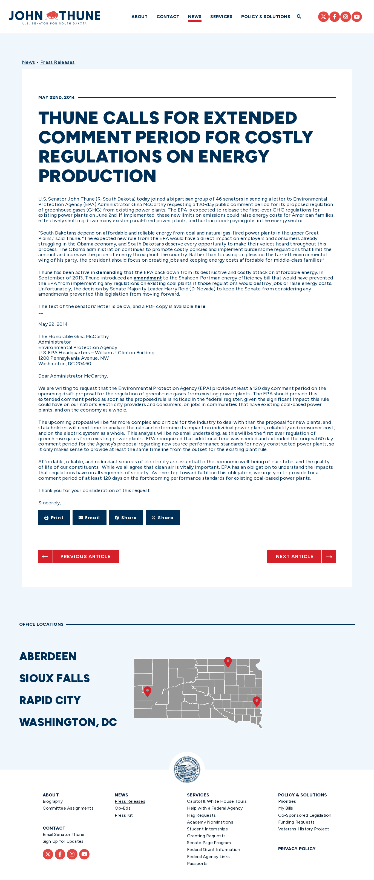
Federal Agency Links (208, 856)
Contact (168, 16)
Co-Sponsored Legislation (305, 815)
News (195, 16)
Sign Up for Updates (63, 841)
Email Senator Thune (64, 834)
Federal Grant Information (213, 849)
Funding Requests (296, 822)
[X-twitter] (323, 17)
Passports (197, 863)
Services (221, 16)
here (200, 306)
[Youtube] (357, 17)
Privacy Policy (297, 848)
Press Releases (57, 62)
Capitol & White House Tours (217, 801)
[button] (54, 517)
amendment (148, 278)
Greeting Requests (206, 835)
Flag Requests (201, 815)
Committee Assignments (68, 808)
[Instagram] (345, 17)
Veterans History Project (303, 829)
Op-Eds (123, 808)
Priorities (287, 801)
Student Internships (207, 829)
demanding (109, 272)
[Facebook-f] (334, 17)
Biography (53, 801)
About (139, 16)
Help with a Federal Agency (215, 808)
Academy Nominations (210, 822)
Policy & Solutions (265, 16)
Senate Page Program (209, 842)
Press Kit (124, 815)
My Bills (285, 808)
